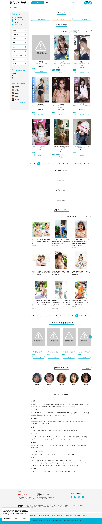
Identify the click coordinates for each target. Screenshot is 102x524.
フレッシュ (45, 439)
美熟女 (54, 445)
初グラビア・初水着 (47, 471)
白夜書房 (58, 406)
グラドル (36, 460)
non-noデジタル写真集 (84, 413)
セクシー (86, 445)
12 (84, 163)
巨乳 (47, 437)
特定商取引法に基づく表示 (44, 515)
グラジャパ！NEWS (20, 24)
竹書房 (40, 406)
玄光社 (68, 404)
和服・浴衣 (72, 430)
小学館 (87, 404)
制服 (44, 430)
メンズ (60, 471)
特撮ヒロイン (37, 465)
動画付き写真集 (57, 421)
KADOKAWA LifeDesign (59, 404)
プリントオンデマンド (80, 421)
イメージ (15, 51)
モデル (64, 460)
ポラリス (41, 423)
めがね (62, 430)
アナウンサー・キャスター (64, 463)
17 (85, 315)
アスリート (66, 465)
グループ (51, 454)
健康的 (35, 439)
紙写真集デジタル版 (36, 421)
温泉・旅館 (69, 454)
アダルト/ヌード (76, 465)
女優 (55, 460)
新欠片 (49, 406)
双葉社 (63, 406)
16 (81, 315)
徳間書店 (44, 406)
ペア (34, 454)
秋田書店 (33, 404)
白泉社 (53, 406)
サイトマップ (85, 515)
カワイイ (75, 445)
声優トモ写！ (35, 423)
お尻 (55, 437)
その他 (14, 63)
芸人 (57, 465)
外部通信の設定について (57, 515)
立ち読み (40, 71)
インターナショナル (70, 439)
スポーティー (56, 439)
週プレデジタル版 (19, 20)
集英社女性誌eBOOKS (37, 415)
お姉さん (45, 445)
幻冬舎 (72, 404)
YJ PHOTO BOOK (49, 413)
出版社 (14, 30)
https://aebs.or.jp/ (29, 507)
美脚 (76, 437)
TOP (11, 7)
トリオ (42, 454)
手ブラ (35, 471)
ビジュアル (16, 47)
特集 (13, 78)
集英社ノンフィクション (50, 415)
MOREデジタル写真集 (71, 413)
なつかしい (64, 445)
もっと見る (86, 368)
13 (68, 315)
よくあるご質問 (68, 515)
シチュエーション (17, 55)
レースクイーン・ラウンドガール (42, 463)
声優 (72, 460)
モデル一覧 (22, 102)
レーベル (15, 34)
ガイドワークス (41, 404)
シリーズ (15, 38)
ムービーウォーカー (71, 406)
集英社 (76, 404)
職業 (14, 59)
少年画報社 (34, 406)
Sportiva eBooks (62, 415)
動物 (67, 471)
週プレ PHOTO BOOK (37, 413)
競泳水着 (53, 430)
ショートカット (65, 437)
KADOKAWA (49, 404)
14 (72, 315)
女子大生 (80, 460)
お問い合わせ (77, 515)
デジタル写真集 (18, 17)
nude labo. (47, 423)
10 (76, 163)
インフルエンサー (81, 463)
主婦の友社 (82, 404)
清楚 (34, 447)
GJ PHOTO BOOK (60, 413)
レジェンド (48, 465)
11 (80, 163)
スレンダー (37, 437)
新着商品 (14, 73)
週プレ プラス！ (19, 22)
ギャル (82, 439)
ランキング (14, 75)
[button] (90, 337)
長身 (83, 437)
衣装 (14, 42)
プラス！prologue (47, 421)
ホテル (60, 454)
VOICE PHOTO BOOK (68, 421)
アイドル (46, 460)
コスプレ (36, 430)
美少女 (35, 445)
